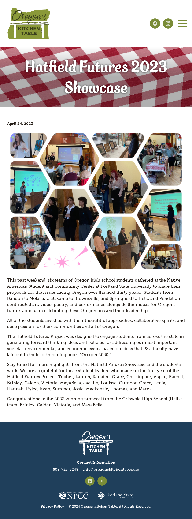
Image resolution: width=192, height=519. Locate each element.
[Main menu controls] (182, 23)
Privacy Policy (52, 506)
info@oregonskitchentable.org (111, 469)
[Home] (29, 23)
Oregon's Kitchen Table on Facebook (155, 23)
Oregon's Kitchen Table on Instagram (168, 23)
